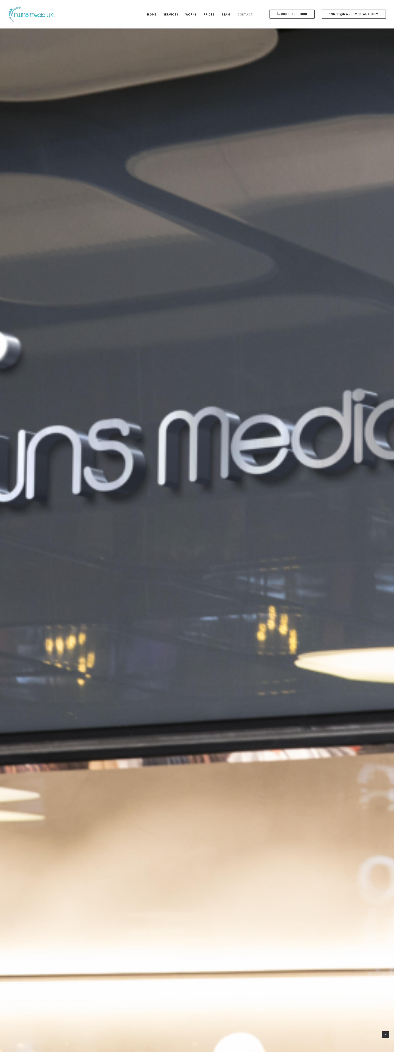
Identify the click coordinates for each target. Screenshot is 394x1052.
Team (226, 14)
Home (151, 14)
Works (191, 14)
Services (170, 14)
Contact (245, 14)
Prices (209, 14)
